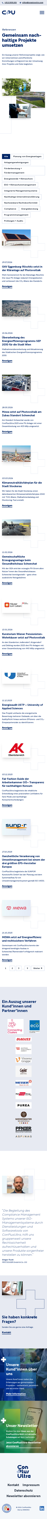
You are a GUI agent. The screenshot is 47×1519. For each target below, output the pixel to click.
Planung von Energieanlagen (27, 156)
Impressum (31, 1484)
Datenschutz (23, 1490)
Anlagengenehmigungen (16, 162)
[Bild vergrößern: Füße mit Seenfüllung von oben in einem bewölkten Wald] (16, 87)
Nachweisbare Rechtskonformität (20, 202)
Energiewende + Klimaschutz (18, 178)
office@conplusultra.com (32, 2)
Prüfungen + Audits (13, 220)
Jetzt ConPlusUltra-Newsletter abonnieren (23, 1444)
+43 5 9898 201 (11, 2)
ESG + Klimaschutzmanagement (20, 184)
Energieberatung (29, 208)
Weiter (36, 968)
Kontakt (6, 1332)
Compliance (10, 208)
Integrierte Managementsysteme (20, 190)
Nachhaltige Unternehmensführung (21, 196)
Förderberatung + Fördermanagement (14, 170)
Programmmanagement (16, 214)
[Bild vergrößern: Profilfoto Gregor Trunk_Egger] (17, 1184)
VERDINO (26, 1509)
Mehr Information (16, 1393)
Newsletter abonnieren (23, 1495)
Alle (6, 156)
